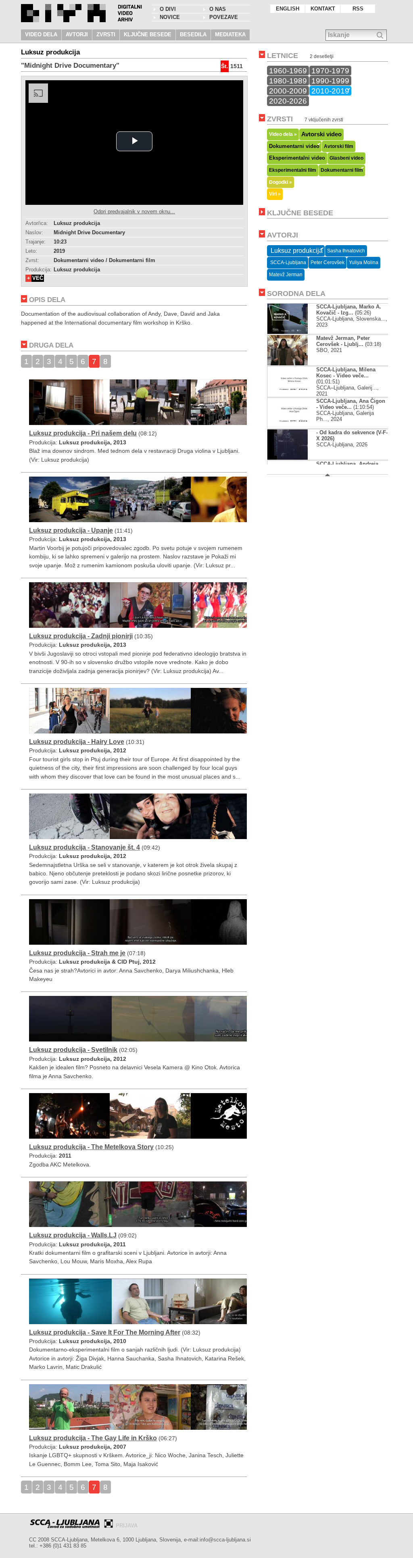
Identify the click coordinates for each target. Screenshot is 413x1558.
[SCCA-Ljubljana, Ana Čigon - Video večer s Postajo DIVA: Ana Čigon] (294, 426)
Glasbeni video (346, 158)
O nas (217, 9)
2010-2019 (330, 90)
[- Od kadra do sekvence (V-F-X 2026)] (294, 458)
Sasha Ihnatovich (346, 251)
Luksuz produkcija (296, 250)
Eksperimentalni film (292, 170)
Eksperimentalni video (297, 158)
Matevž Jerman (285, 274)
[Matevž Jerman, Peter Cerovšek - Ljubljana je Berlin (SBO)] (287, 363)
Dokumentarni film (342, 170)
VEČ (37, 278)
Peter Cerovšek (327, 262)
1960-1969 (288, 70)
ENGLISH (287, 9)
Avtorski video (321, 134)
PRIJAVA (127, 1526)
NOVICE (170, 17)
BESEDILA (193, 34)
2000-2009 (288, 90)
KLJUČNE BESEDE (147, 34)
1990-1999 (330, 80)
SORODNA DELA (296, 294)
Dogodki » (280, 182)
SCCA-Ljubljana (287, 262)
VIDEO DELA (41, 34)
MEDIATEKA (230, 34)
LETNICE (282, 56)
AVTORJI (77, 34)
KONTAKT (323, 9)
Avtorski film (338, 146)
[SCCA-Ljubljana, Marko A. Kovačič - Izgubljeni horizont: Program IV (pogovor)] (294, 332)
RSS (358, 9)
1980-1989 (288, 80)
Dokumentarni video (294, 146)
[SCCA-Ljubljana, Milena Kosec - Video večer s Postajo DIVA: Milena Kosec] (294, 395)
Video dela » (283, 134)
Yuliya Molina (363, 262)
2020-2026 (288, 100)
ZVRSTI (105, 34)
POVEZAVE (223, 17)
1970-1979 (330, 70)
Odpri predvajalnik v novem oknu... (134, 211)
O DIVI (168, 9)
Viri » (275, 193)
